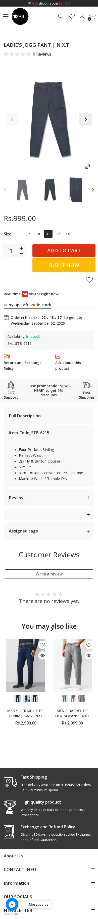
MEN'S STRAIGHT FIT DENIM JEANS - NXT (25, 713)
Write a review (49, 574)
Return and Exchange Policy (22, 365)
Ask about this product (68, 365)
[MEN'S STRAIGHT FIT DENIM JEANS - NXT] (26, 665)
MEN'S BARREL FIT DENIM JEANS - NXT (72, 713)
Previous (12, 119)
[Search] (61, 16)
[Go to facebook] (12, 904)
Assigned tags (23, 531)
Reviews (17, 497)
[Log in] (82, 16)
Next (85, 119)
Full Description (25, 416)
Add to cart (64, 250)
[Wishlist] (72, 16)
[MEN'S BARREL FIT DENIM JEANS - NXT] (72, 665)
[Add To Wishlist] (89, 279)
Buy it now (64, 265)
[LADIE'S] (22, 190)
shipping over (51, 3)
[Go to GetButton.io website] (12, 913)
